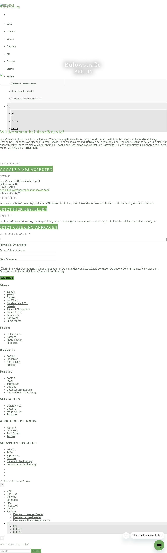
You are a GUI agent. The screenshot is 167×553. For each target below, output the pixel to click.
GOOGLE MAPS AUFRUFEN (26, 169)
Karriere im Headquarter (22, 91)
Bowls (10, 294)
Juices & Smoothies (18, 309)
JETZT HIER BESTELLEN (23, 209)
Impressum (13, 383)
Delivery (10, 39)
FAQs (10, 380)
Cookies (11, 386)
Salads (11, 291)
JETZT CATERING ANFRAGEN (29, 227)
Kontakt (11, 378)
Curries (11, 297)
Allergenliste (14, 321)
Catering (10, 69)
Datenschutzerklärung (51, 271)
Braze (133, 268)
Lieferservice (14, 334)
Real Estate (13, 361)
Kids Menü (13, 315)
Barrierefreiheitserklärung (21, 392)
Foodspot (11, 61)
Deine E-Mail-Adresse (13, 250)
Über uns (11, 31)
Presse (11, 364)
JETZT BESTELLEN (10, 7)
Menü (9, 24)
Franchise (12, 359)
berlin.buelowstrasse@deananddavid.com (24, 190)
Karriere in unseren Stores (28, 514)
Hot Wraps (13, 300)
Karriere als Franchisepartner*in (26, 98)
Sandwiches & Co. (17, 303)
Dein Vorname (8, 259)
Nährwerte (13, 318)
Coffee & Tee (14, 312)
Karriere (11, 356)
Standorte (11, 46)
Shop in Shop (14, 340)
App (8, 54)
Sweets (11, 306)
